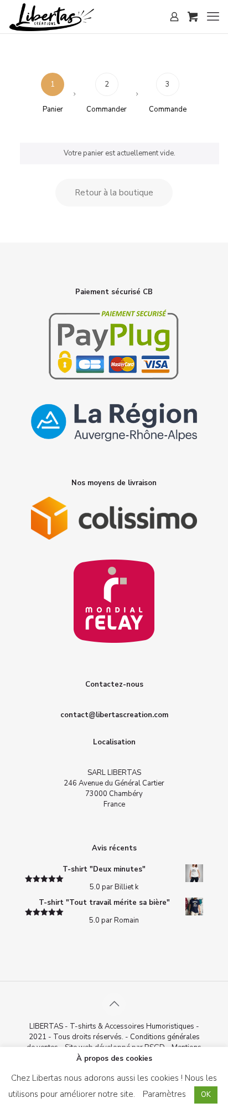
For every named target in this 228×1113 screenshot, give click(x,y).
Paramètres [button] (164, 1094)
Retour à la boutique (114, 192)
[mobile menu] (213, 16)
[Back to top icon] (114, 1004)
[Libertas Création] (51, 17)
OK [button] (206, 1095)
